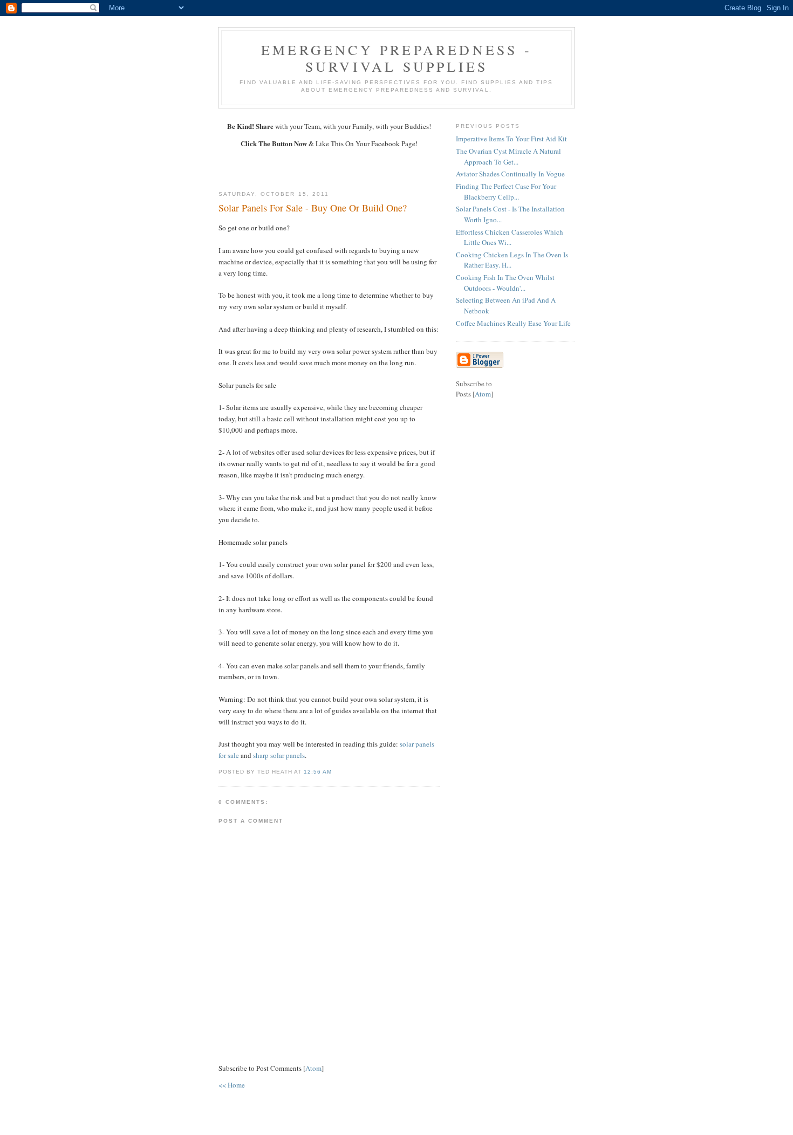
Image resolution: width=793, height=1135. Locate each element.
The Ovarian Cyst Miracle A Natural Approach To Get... (508, 156)
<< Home (231, 1085)
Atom (313, 1068)
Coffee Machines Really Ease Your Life (513, 323)
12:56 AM (318, 772)
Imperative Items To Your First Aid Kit (511, 138)
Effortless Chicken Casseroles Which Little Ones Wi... (509, 237)
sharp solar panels (279, 755)
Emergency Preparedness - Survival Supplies (396, 58)
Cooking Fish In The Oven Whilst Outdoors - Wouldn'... (505, 282)
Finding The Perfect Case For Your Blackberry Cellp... (506, 191)
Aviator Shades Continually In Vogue (510, 174)
